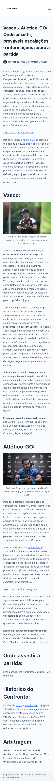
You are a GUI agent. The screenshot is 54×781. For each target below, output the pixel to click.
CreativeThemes (11, 777)
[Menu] (49, 8)
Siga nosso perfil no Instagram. (20, 589)
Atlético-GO (41, 71)
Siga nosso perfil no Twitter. (18, 132)
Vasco (44, 62)
